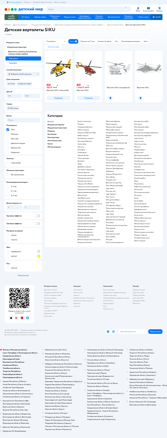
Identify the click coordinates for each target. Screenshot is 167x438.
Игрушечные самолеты (86, 207)
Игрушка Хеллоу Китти (114, 174)
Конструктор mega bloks (142, 135)
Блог (105, 306)
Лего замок (138, 124)
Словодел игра (139, 170)
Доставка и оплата (50, 290)
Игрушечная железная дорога (88, 189)
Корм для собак (138, 298)
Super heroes (110, 203)
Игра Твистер (138, 161)
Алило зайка (82, 144)
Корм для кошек (138, 292)
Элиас (136, 181)
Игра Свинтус (139, 184)
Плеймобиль (82, 153)
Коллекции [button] (52, 134)
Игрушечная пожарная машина (88, 221)
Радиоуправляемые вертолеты (88, 192)
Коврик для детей (112, 140)
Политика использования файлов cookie (55, 307)
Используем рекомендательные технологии (20, 332)
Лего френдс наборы (113, 205)
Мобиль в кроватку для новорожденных (86, 236)
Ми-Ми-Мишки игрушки (114, 166)
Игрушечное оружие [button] (55, 124)
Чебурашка (110, 171)
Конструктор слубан (141, 121)
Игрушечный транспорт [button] (57, 128)
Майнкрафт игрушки (113, 130)
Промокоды (48, 301)
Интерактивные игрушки (114, 133)
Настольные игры (140, 144)
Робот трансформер (113, 121)
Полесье (81, 124)
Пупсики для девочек (141, 207)
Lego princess (139, 141)
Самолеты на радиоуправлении (88, 201)
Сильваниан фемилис (85, 127)
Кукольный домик (140, 204)
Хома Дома (81, 150)
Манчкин (137, 147)
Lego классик (138, 138)
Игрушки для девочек (85, 232)
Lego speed (110, 231)
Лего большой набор (141, 127)
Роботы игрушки (111, 124)
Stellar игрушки (83, 135)
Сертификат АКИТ (50, 311)
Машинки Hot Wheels (85, 184)
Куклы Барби (138, 201)
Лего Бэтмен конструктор (115, 163)
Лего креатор (110, 228)
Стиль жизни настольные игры (144, 175)
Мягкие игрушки (140, 221)
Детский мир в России (12, 335)
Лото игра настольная (141, 192)
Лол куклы (138, 195)
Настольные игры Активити (144, 164)
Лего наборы (110, 177)
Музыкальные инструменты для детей (117, 136)
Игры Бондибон (140, 178)
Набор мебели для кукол (142, 218)
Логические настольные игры (144, 172)
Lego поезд (110, 214)
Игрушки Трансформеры (114, 168)
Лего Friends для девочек (114, 242)
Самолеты (13, 63)
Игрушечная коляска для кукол (145, 212)
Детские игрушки (20, 25)
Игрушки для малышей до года (116, 143)
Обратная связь (49, 313)
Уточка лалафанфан (112, 160)
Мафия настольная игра (142, 187)
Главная (7, 25)
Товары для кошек (139, 290)
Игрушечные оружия (85, 178)
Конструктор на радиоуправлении (146, 133)
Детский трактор (84, 215)
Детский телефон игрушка (115, 149)
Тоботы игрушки (83, 130)
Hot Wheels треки (84, 198)
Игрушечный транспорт (41, 25)
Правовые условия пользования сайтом (34, 330)
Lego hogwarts (111, 194)
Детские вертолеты (115, 25)
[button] (156, 17)
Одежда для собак (139, 301)
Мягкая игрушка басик (142, 226)
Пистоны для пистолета (86, 175)
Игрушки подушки (140, 235)
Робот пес (109, 146)
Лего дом (109, 239)
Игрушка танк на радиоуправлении (90, 204)
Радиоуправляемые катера (87, 224)
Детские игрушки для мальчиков (89, 239)
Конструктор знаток (113, 234)
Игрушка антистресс (85, 242)
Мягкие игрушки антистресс (144, 232)
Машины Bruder (83, 155)
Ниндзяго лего (111, 180)
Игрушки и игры (12, 42)
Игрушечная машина (85, 181)
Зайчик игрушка (139, 241)
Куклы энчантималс (84, 121)
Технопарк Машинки (85, 141)
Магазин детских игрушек (87, 226)
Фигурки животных (113, 151)
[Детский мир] (24, 9)
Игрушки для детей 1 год (114, 154)
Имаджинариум (139, 150)
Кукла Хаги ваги (111, 157)
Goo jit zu (81, 147)
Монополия (138, 189)
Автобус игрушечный (85, 218)
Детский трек (82, 195)
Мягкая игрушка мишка (142, 224)
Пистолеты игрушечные (86, 170)
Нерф (80, 164)
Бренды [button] (50, 121)
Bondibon (81, 161)
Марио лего (110, 211)
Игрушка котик (139, 229)
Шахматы (137, 167)
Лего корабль (110, 237)
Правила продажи (50, 298)
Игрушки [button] (51, 131)
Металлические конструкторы (116, 225)
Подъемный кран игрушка (87, 212)
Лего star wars (111, 191)
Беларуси (33, 335)
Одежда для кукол (140, 209)
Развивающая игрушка (85, 229)
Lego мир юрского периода (115, 217)
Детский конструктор (113, 183)
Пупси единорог (83, 158)
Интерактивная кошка (142, 238)
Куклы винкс (138, 215)
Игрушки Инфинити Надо (87, 133)
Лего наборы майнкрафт (114, 185)
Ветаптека (136, 303)
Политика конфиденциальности (55, 303)
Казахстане (25, 335)
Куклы (136, 198)
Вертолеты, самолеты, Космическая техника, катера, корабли (79, 25)
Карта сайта (48, 316)
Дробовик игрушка (84, 167)
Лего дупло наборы (113, 200)
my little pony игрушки (86, 138)
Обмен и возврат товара (52, 295)
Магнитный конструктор (114, 208)
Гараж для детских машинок (87, 209)
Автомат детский (84, 172)
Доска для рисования (141, 155)
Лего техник (110, 197)
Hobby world (138, 153)
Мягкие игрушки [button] (54, 147)
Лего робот (110, 222)
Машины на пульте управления (88, 187)
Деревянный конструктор (115, 220)
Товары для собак (139, 295)
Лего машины (139, 130)
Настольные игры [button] (54, 140)
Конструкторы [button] (53, 137)
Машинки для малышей (114, 127)
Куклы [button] (50, 144)
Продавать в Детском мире (53, 292)
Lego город (110, 188)
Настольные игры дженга (143, 158)
